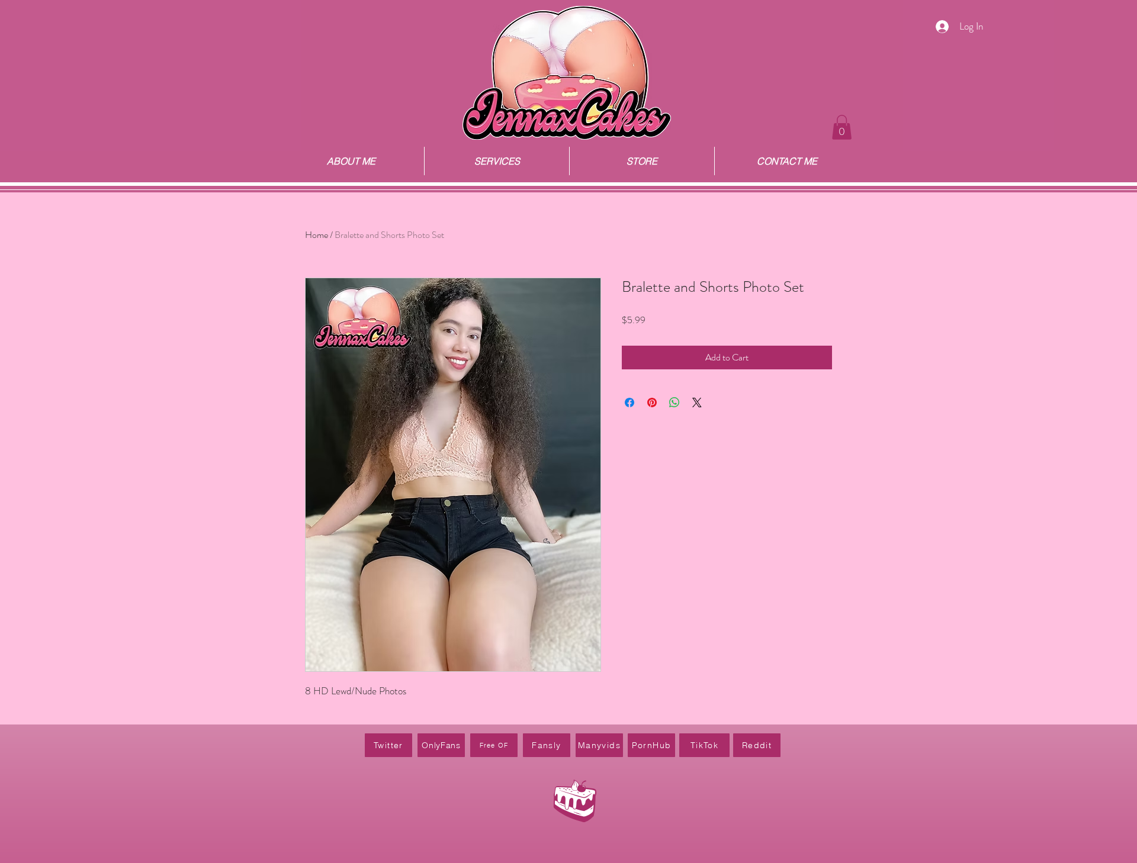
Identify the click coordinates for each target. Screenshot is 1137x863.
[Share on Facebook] (629, 402)
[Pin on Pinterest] (652, 402)
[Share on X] (697, 402)
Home (316, 234)
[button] (841, 127)
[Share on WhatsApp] (674, 402)
